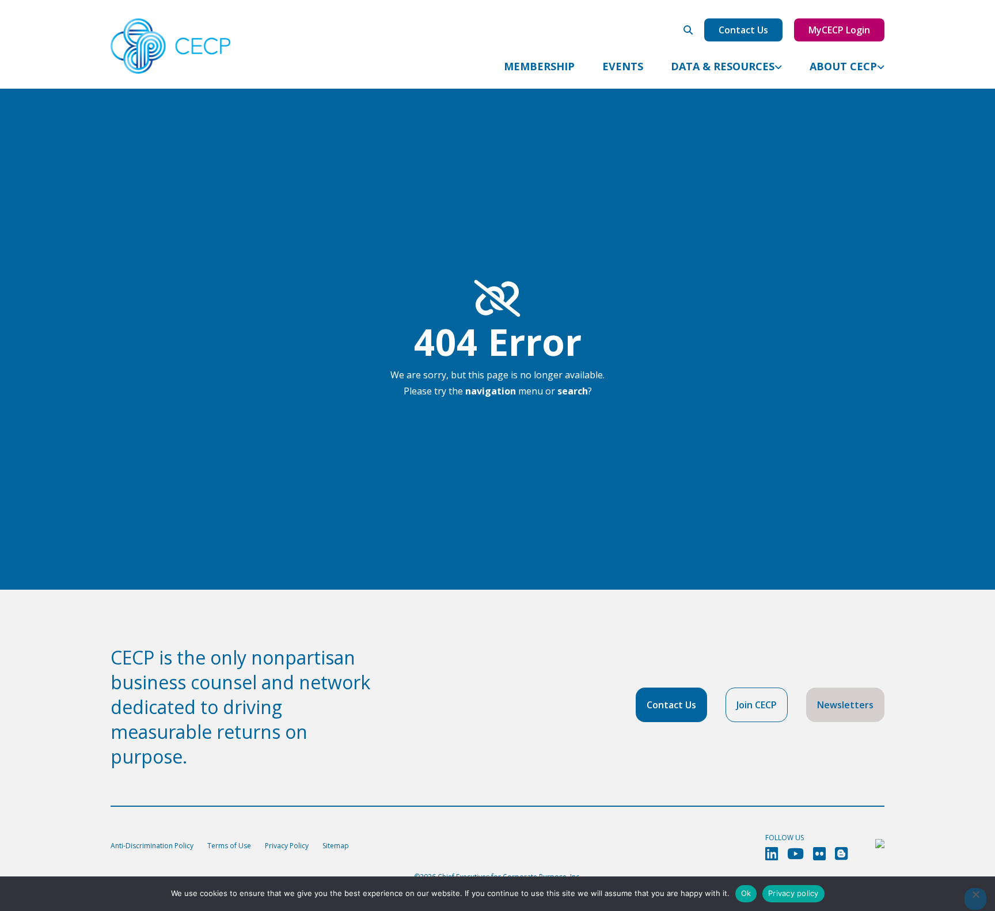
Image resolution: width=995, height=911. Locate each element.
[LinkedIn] (771, 854)
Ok (746, 893)
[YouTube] (795, 854)
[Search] (688, 30)
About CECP (843, 66)
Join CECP (756, 705)
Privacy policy (793, 893)
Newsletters (845, 705)
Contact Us (743, 30)
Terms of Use (229, 846)
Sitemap (335, 846)
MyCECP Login (839, 30)
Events (622, 66)
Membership (539, 66)
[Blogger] (841, 854)
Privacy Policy (287, 846)
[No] (975, 899)
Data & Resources (722, 66)
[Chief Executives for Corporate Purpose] (171, 46)
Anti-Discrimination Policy (152, 846)
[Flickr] (819, 854)
